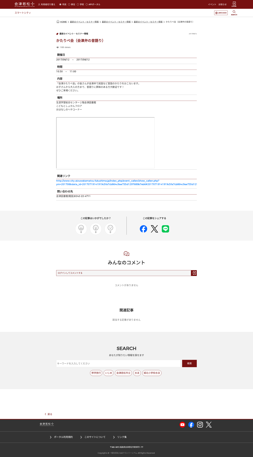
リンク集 (122, 437)
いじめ (108, 372)
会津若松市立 (123, 372)
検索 (189, 363)
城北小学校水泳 (152, 372)
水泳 (137, 372)
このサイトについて (95, 437)
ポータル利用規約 (63, 437)
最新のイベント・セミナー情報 (84, 21)
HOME (63, 21)
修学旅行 (96, 372)
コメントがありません (126, 285)
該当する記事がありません (126, 319)
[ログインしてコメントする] (194, 273)
